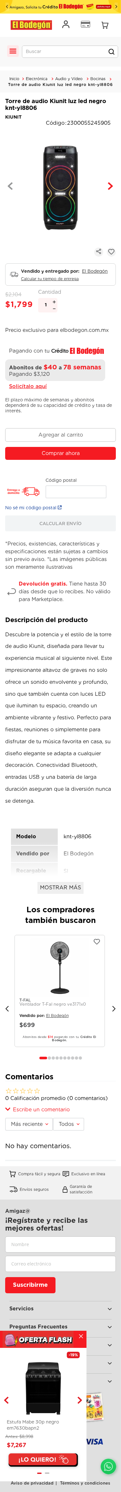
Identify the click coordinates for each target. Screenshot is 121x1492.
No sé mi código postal (30, 507)
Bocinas (98, 78)
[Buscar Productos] (111, 52)
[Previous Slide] (7, 6)
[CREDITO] (60, 7)
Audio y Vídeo (69, 78)
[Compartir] (98, 252)
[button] (43, 1058)
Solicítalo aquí (28, 386)
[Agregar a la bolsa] (60, 435)
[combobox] (70, 52)
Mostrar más (60, 887)
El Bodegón (95, 271)
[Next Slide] (116, 6)
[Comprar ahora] (60, 453)
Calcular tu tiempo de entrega (50, 279)
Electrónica (36, 78)
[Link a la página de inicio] (14, 79)
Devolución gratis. (43, 584)
